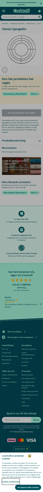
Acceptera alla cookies (28, 487)
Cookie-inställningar (11, 481)
